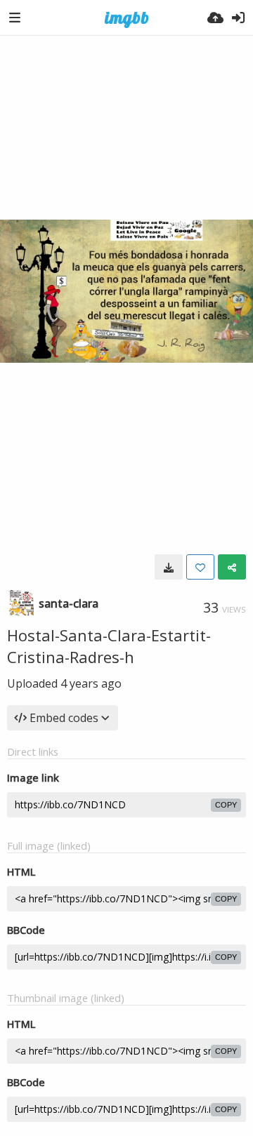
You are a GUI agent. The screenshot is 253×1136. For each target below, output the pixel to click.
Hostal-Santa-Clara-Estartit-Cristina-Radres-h (109, 645)
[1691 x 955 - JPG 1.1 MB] (169, 567)
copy (226, 805)
